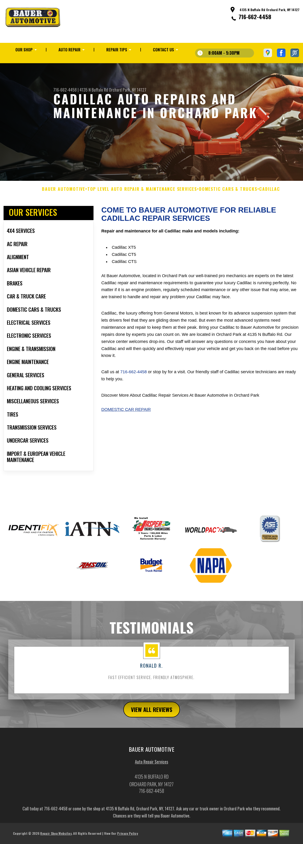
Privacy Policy (127, 833)
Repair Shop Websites (55, 833)
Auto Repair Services (151, 762)
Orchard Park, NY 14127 (127, 90)
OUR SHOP (24, 50)
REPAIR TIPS (116, 50)
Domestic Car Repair (126, 409)
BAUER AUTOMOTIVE (63, 189)
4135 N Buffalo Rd (94, 90)
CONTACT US (163, 50)
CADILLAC (269, 189)
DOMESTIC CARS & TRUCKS (228, 189)
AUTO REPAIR (69, 50)
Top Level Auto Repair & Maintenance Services (142, 189)
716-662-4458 (255, 16)
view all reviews (151, 709)
